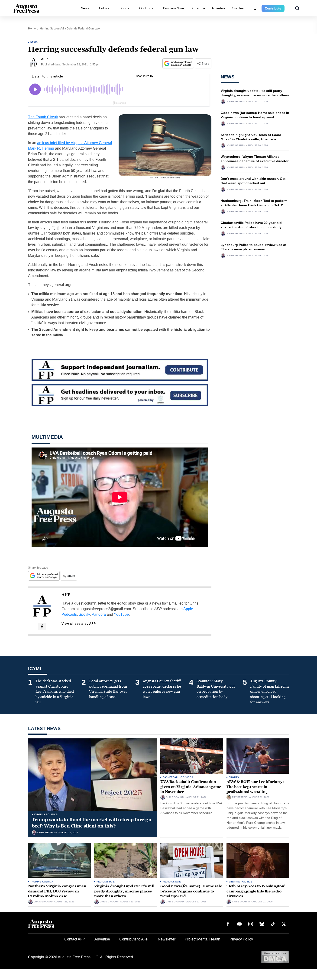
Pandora (99, 614)
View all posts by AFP (78, 623)
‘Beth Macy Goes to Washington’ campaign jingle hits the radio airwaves (255, 891)
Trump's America (41, 881)
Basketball (171, 777)
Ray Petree (239, 797)
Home (32, 28)
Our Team (239, 8)
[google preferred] (178, 63)
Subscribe (198, 8)
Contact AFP (74, 939)
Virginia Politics (46, 814)
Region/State (106, 881)
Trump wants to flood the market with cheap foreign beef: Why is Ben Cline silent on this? (92, 823)
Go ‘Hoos (146, 8)
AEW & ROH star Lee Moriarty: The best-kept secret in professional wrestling (255, 786)
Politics (104, 8)
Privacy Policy (241, 939)
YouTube (121, 614)
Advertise (218, 8)
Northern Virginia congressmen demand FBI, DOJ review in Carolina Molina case (57, 891)
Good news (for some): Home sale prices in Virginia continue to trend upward (191, 891)
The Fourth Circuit (43, 117)
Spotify (84, 614)
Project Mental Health (202, 939)
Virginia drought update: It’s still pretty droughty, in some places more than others (124, 891)
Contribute (273, 8)
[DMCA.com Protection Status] (275, 957)
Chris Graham (236, 101)
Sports (124, 8)
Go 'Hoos (187, 777)
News (85, 8)
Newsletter (166, 939)
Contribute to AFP (134, 939)
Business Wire (173, 8)
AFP (66, 595)
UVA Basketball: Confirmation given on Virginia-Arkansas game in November (190, 786)
